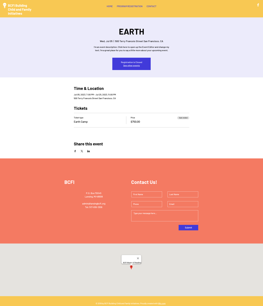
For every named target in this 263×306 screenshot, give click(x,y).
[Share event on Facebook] (75, 151)
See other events (131, 65)
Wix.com (162, 303)
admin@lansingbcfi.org (93, 203)
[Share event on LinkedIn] (88, 151)
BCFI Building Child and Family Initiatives (19, 9)
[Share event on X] (82, 151)
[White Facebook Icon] (258, 5)
